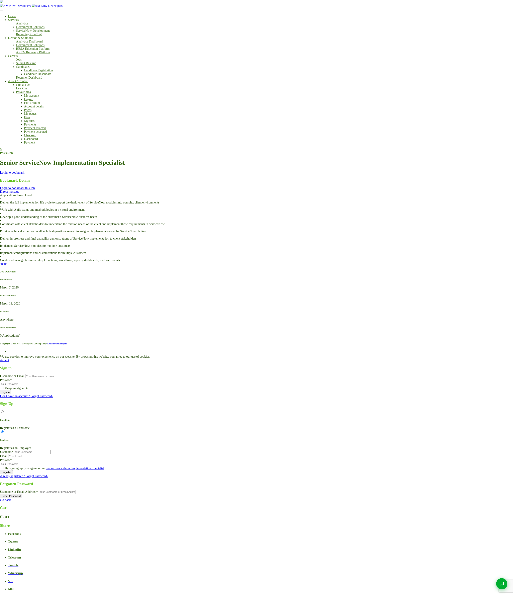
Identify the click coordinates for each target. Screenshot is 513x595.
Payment (29, 142)
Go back (5, 500)
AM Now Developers (57, 343)
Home (12, 16)
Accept (4, 360)
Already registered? (12, 476)
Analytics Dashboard (29, 41)
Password (6, 380)
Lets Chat (22, 88)
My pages (30, 113)
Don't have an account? (15, 396)
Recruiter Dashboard (29, 77)
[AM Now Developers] (31, 5)
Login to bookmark (12, 172)
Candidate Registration (38, 70)
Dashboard (31, 139)
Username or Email (12, 376)
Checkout (30, 135)
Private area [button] (23, 92)
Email (3, 456)
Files (27, 117)
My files (29, 120)
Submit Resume (26, 63)
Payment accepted (35, 131)
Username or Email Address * (19, 491)
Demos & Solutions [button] (20, 37)
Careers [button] (13, 56)
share (3, 263)
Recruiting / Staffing (29, 34)
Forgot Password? (41, 396)
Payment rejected (35, 128)
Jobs (19, 59)
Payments (30, 124)
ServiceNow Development (33, 30)
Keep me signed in (16, 388)
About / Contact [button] (18, 81)
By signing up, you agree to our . (55, 468)
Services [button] (13, 19)
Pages (27, 110)
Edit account (32, 102)
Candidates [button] (23, 66)
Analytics (22, 23)
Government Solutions (30, 27)
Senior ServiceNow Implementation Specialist (75, 468)
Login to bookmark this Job (17, 188)
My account (31, 95)
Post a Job (6, 153)
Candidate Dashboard (38, 74)
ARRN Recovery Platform (33, 52)
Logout (28, 99)
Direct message (9, 191)
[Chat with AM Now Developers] (501, 583)
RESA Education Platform (32, 48)
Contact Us (23, 84)
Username (6, 451)
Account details (34, 106)
